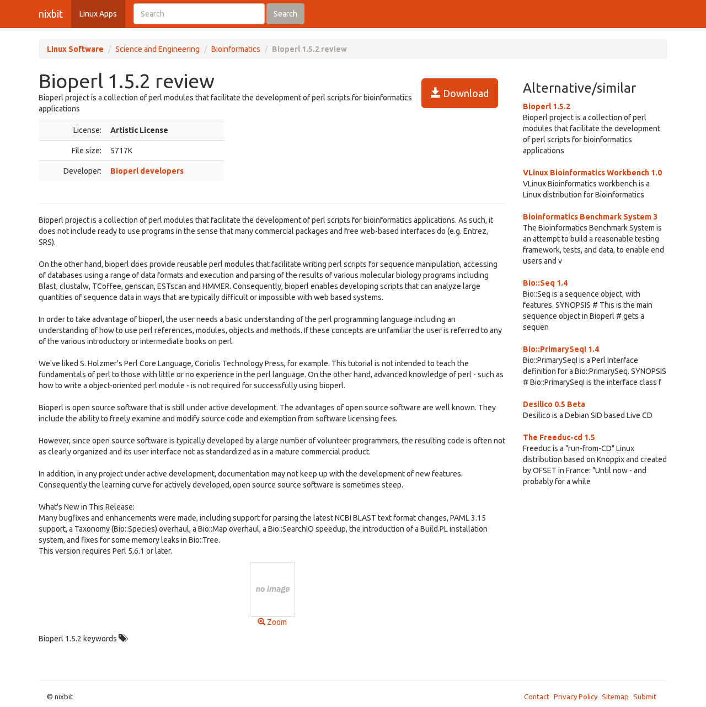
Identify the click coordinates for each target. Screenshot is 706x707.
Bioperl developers (147, 171)
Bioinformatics (235, 49)
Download (465, 93)
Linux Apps (98, 13)
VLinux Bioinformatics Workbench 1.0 (592, 172)
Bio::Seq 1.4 (545, 282)
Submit (644, 696)
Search (285, 13)
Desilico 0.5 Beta (554, 404)
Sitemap (615, 696)
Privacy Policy (575, 696)
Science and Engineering (157, 49)
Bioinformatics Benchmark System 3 (590, 216)
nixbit (51, 13)
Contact (536, 696)
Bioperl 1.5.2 (546, 106)
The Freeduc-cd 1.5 (559, 437)
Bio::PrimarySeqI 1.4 (561, 349)
